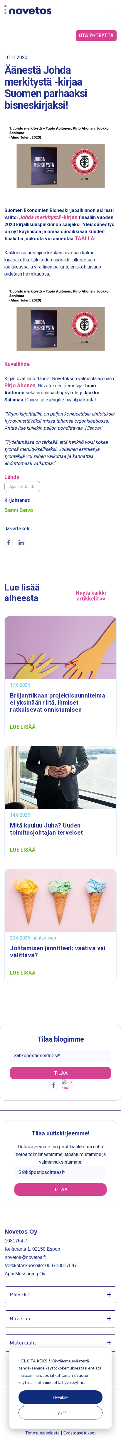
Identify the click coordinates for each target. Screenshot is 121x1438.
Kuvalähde (17, 364)
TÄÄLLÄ (84, 238)
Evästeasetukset (79, 1433)
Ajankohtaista (22, 486)
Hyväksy (60, 1396)
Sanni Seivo (18, 510)
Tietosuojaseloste (43, 1433)
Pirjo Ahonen (20, 385)
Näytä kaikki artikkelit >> (91, 596)
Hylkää (61, 1412)
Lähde (11, 477)
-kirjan (48, 217)
